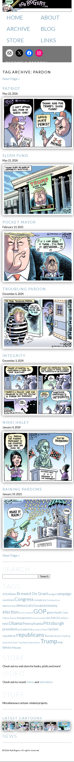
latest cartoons (22, 718)
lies (49, 618)
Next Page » (11, 79)
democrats (24, 605)
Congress (24, 599)
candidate (8, 600)
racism (53, 629)
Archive (18, 28)
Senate (57, 635)
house (13, 618)
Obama (15, 623)
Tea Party (24, 642)
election (10, 611)
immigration (24, 618)
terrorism (34, 642)
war (60, 642)
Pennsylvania (32, 623)
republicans (30, 634)
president (9, 629)
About (50, 17)
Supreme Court (10, 642)
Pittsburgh (53, 623)
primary (37, 629)
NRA (5, 623)
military (64, 618)
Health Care (61, 612)
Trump (48, 641)
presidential (25, 629)
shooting (65, 636)
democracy (9, 605)
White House (11, 647)
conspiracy (40, 600)
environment (26, 612)
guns (50, 612)
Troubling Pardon (24, 289)
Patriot (11, 88)
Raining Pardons (22, 489)
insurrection (39, 618)
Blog (48, 28)
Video (13, 673)
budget (52, 594)
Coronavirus (53, 600)
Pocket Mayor (19, 222)
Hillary (5, 618)
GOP (40, 611)
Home (15, 17)
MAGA (55, 618)
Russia (49, 635)
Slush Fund (15, 155)
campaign (64, 594)
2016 (5, 594)
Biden (12, 594)
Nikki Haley (15, 422)
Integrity (13, 355)
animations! (46, 682)
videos (30, 682)
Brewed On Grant (32, 593)
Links (48, 40)
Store (15, 40)
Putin (44, 629)
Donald (38, 605)
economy (50, 605)
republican (9, 635)
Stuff (13, 694)
